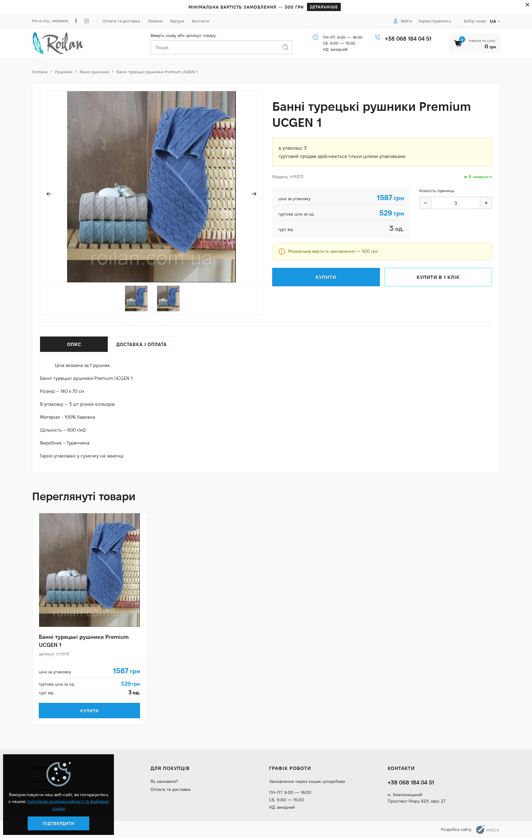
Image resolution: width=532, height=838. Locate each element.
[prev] (49, 194)
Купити (89, 710)
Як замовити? (164, 781)
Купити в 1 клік (438, 277)
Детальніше (324, 7)
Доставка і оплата (141, 344)
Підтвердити (59, 823)
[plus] (486, 203)
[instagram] (87, 21)
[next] (254, 194)
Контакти (200, 21)
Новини (155, 21)
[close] (527, 5)
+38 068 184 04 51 (408, 39)
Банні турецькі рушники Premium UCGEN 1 (84, 640)
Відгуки (177, 21)
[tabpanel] (89, 619)
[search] (285, 47)
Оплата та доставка (121, 21)
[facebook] (76, 21)
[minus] (425, 203)
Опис (74, 344)
